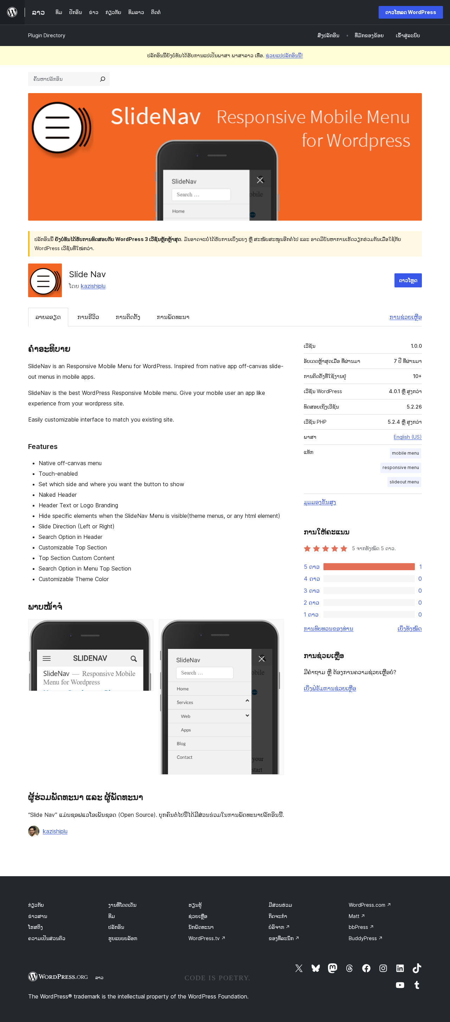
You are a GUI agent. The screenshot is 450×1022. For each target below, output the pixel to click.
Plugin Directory (46, 35)
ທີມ (111, 916)
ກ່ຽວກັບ (36, 905)
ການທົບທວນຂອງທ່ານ (328, 628)
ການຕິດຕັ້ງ (128, 316)
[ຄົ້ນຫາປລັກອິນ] (103, 79)
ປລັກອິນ (116, 927)
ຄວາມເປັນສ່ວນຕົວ (46, 938)
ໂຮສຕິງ (35, 927)
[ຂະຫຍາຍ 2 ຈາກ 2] (274, 628)
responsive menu (400, 467)
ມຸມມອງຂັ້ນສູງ (320, 502)
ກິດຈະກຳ (278, 916)
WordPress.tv (207, 938)
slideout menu (404, 481)
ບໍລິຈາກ (279, 927)
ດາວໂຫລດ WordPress (410, 12)
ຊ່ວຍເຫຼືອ (197, 916)
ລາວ (99, 977)
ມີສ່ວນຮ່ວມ (280, 905)
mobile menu (405, 453)
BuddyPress (366, 938)
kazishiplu (93, 285)
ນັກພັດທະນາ (201, 927)
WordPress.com (370, 905)
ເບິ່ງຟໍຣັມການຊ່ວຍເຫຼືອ (330, 688)
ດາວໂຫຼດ (408, 280)
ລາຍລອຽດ (48, 316)
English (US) (408, 437)
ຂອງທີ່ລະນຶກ (284, 938)
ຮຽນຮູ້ (195, 905)
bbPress (361, 927)
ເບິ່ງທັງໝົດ (410, 628)
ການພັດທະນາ (173, 316)
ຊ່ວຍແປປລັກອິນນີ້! (284, 55)
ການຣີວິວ (88, 316)
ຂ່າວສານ (37, 916)
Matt (357, 916)
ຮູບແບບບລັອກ (122, 938)
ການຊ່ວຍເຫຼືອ (406, 316)
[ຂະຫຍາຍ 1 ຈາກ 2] (143, 628)
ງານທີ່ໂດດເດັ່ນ (122, 905)
